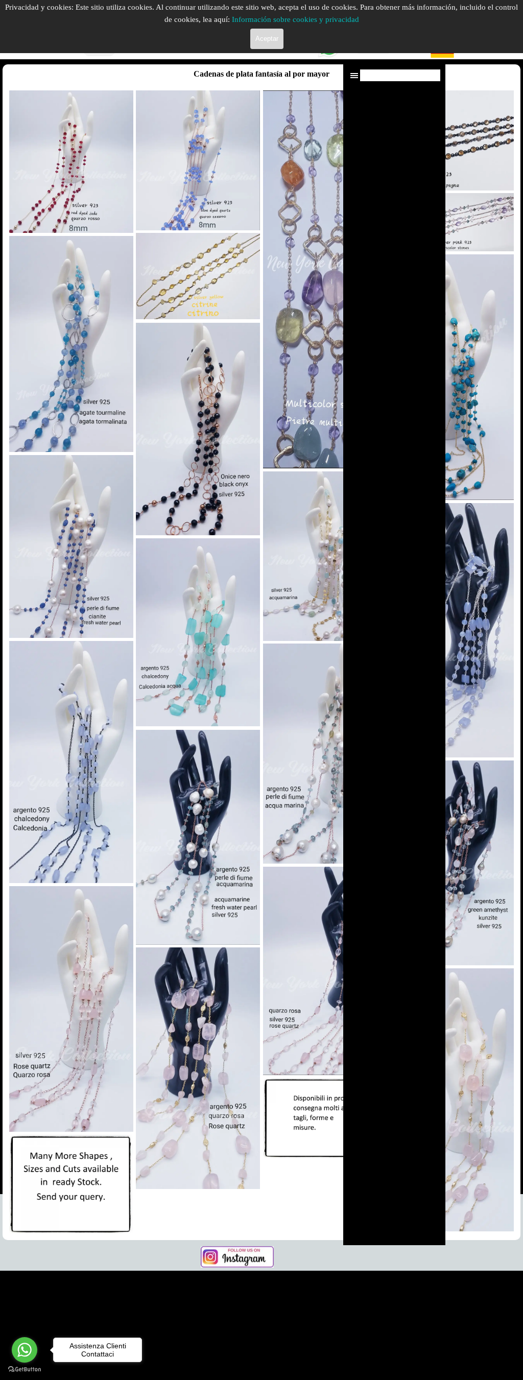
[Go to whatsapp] (24, 1350)
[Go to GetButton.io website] (24, 1369)
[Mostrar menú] (354, 75)
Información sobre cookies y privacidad (295, 19)
